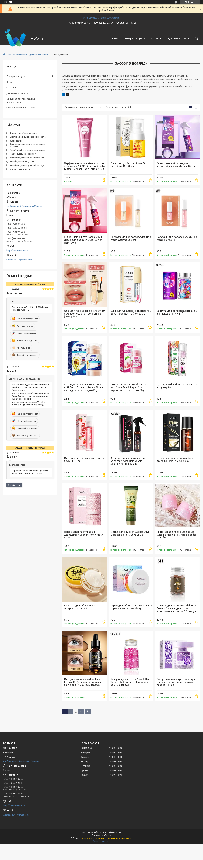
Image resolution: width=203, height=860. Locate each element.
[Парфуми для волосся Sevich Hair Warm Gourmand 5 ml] (131, 210)
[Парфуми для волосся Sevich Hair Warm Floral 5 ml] (177, 210)
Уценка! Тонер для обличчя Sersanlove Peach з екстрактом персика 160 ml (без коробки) (30, 387)
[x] (67, 95)
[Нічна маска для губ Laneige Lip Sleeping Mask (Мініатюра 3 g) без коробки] (177, 505)
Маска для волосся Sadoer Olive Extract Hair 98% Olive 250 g (129, 533)
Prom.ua (117, 832)
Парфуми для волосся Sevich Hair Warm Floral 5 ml (177, 238)
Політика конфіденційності (119, 838)
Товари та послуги (17, 54)
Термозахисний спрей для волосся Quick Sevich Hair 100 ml (176, 165)
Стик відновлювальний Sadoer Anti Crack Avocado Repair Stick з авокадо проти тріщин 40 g (83, 387)
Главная (114, 38)
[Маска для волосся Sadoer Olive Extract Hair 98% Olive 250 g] (131, 505)
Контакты (156, 38)
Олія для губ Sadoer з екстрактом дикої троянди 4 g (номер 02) (130, 312)
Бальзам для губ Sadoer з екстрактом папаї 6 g (79, 607)
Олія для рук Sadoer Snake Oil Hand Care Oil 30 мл (128, 165)
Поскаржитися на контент (93, 838)
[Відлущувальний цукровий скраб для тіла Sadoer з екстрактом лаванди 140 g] (177, 653)
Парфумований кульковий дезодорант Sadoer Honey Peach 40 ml (83, 534)
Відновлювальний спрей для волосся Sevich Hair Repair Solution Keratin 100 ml (127, 461)
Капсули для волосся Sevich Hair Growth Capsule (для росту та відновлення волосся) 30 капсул (176, 608)
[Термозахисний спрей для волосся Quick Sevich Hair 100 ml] (177, 137)
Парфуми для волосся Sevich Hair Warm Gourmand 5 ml (130, 238)
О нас (9, 82)
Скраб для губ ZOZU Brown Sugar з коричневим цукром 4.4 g (131, 607)
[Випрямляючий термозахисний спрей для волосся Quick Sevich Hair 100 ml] (84, 210)
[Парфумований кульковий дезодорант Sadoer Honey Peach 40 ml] (84, 505)
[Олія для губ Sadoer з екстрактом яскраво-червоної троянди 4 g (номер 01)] (84, 284)
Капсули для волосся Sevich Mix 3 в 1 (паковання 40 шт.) (177, 312)
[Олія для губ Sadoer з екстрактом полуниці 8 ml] (177, 358)
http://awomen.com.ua (17, 250)
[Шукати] (196, 38)
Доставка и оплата (178, 38)
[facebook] (63, 95)
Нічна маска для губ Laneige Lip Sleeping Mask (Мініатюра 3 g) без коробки (176, 534)
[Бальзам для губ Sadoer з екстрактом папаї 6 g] (84, 579)
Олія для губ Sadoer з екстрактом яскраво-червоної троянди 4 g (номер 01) (84, 313)
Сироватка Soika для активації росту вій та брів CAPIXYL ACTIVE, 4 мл (30, 471)
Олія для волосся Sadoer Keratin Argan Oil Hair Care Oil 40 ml (176, 459)
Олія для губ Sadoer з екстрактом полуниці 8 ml (177, 386)
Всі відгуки (14, 485)
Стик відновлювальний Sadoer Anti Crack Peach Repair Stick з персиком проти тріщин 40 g (128, 387)
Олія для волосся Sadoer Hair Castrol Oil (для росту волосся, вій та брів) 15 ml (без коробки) (83, 682)
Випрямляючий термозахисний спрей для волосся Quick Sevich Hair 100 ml (83, 240)
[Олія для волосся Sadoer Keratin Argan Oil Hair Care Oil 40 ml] (177, 432)
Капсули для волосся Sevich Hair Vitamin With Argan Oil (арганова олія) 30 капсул (130, 682)
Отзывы (11, 87)
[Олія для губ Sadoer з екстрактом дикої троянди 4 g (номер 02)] (131, 284)
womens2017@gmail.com (19, 259)
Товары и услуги (134, 38)
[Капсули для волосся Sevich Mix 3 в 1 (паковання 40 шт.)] (177, 284)
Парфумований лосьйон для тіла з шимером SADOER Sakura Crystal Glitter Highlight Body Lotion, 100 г (84, 166)
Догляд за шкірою (38, 54)
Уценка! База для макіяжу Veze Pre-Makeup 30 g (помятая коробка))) (29, 403)
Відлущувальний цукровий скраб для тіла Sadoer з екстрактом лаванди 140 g (176, 682)
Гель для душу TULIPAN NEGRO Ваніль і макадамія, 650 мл (30, 308)
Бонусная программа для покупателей (20, 100)
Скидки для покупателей (20, 107)
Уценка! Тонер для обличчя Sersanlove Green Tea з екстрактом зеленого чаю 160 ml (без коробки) (30, 396)
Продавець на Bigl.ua (101, 835)
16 (81, 711)
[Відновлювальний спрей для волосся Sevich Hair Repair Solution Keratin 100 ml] (131, 432)
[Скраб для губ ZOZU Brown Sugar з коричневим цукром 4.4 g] (131, 579)
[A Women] (15, 38)
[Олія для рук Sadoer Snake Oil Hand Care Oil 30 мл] (131, 137)
